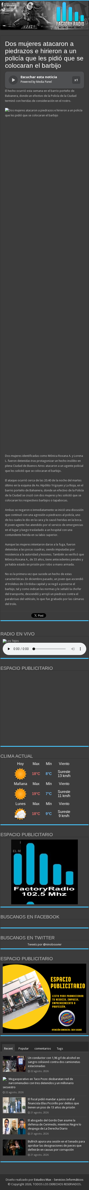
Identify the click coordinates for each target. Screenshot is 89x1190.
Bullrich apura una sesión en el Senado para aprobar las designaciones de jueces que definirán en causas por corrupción (56, 1145)
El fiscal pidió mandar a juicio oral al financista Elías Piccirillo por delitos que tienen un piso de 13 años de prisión (53, 1103)
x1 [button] (76, 80)
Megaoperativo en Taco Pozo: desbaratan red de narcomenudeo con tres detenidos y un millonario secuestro (38, 1083)
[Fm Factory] (44, 15)
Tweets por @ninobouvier (44, 944)
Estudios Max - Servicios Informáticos (58, 1179)
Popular (23, 1048)
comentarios (42, 1048)
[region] (44, 708)
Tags (60, 1048)
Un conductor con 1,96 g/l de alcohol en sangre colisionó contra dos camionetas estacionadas (54, 1062)
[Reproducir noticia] (13, 80)
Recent (8, 1048)
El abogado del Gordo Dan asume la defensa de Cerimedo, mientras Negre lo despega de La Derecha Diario (54, 1124)
